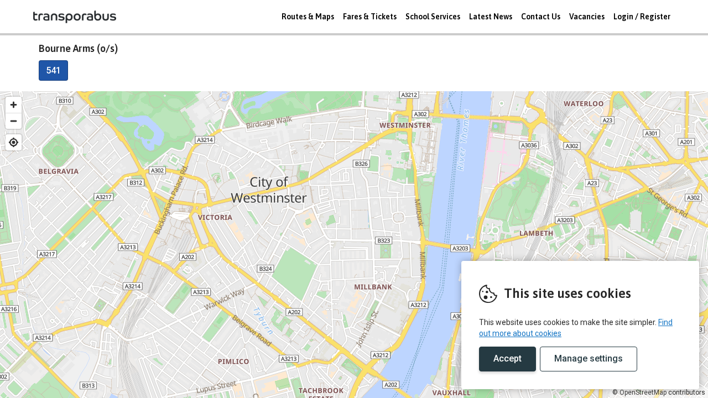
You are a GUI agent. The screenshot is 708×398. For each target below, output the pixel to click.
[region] (354, 244)
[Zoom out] (14, 121)
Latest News (490, 16)
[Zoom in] (14, 105)
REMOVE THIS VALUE (74, 16)
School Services (432, 16)
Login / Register (641, 16)
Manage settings (588, 358)
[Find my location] (14, 142)
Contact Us (540, 16)
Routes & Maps (308, 16)
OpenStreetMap (643, 392)
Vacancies (587, 16)
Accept (507, 358)
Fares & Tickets (370, 16)
